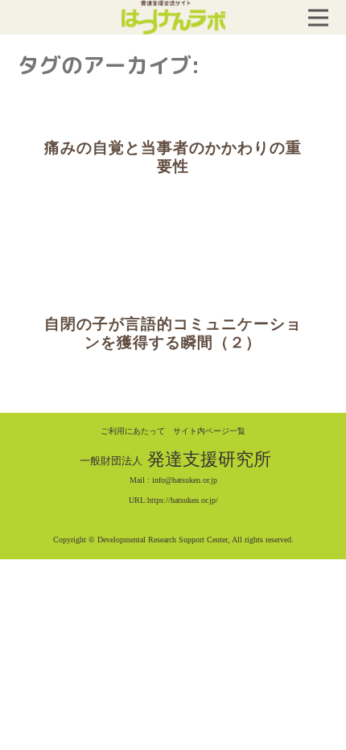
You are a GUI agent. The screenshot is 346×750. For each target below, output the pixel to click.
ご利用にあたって (133, 431)
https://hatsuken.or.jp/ (182, 500)
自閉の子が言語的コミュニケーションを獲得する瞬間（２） (173, 333)
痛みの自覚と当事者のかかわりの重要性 (173, 157)
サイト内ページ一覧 (209, 431)
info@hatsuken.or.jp (184, 480)
